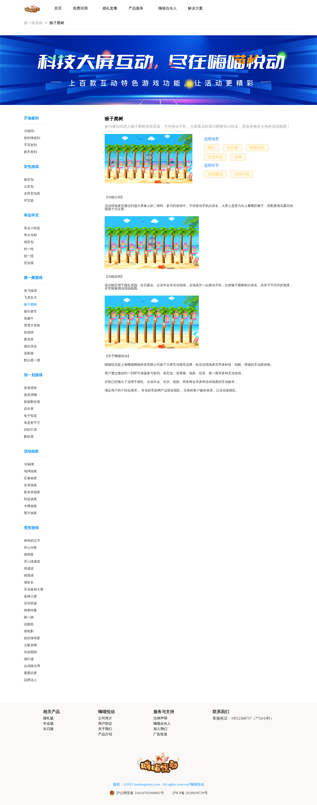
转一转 (29, 249)
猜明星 (29, 554)
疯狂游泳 (30, 346)
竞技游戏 (31, 528)
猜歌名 (29, 582)
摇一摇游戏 (33, 278)
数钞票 (29, 436)
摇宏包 (29, 179)
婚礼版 (48, 718)
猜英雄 (29, 575)
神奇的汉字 (32, 540)
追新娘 (29, 353)
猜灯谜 (29, 659)
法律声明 (160, 718)
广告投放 (160, 734)
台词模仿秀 (32, 666)
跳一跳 (29, 617)
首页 (58, 8)
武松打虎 (30, 429)
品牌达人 (30, 680)
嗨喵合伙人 (167, 8)
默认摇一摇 (32, 360)
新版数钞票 (32, 402)
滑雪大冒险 (32, 325)
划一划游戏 (33, 375)
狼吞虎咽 (30, 395)
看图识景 (30, 673)
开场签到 (31, 118)
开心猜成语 (32, 561)
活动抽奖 (31, 451)
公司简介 (105, 718)
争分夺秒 (30, 235)
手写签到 (30, 145)
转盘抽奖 (30, 499)
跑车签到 (30, 152)
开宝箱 (29, 200)
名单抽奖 (30, 485)
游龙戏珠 (30, 388)
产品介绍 (105, 734)
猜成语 (29, 568)
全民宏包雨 (32, 193)
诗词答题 (30, 603)
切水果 (29, 409)
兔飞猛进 (30, 290)
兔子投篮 (30, 415)
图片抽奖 (30, 513)
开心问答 (30, 547)
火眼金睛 (30, 645)
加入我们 (160, 729)
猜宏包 (29, 242)
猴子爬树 (30, 304)
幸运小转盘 (32, 228)
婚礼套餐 (110, 8)
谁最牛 (29, 318)
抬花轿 (29, 332)
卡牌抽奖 (30, 506)
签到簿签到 (32, 138)
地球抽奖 (30, 471)
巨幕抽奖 (30, 478)
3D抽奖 (29, 464)
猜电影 (29, 631)
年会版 (48, 723)
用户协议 (105, 723)
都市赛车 (30, 311)
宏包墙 (29, 263)
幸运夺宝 (31, 215)
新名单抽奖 (32, 492)
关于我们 (105, 729)
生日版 (48, 729)
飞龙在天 (30, 297)
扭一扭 (29, 256)
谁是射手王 (32, 422)
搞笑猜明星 (32, 638)
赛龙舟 (29, 339)
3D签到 (29, 131)
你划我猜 (30, 652)
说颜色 (29, 624)
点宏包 (29, 186)
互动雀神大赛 (33, 589)
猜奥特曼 (30, 610)
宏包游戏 (31, 167)
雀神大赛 (30, 596)
